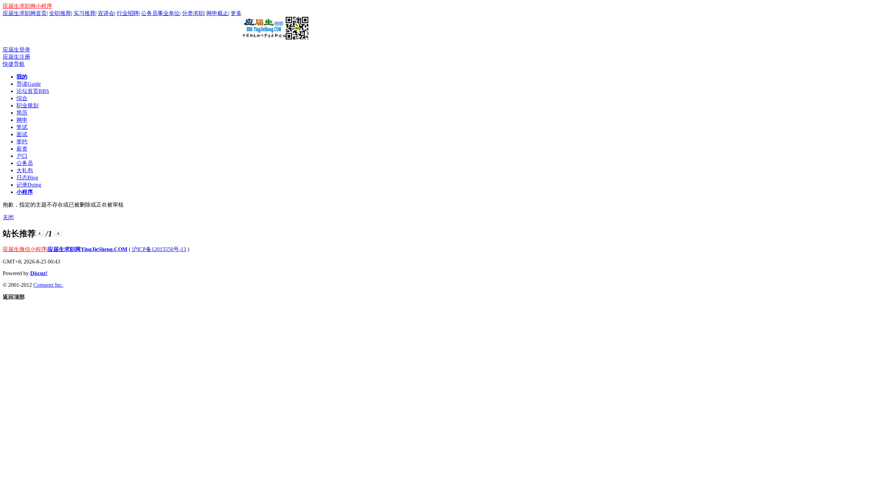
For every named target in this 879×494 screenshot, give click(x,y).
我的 (21, 77)
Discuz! (38, 273)
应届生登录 (16, 49)
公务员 (24, 163)
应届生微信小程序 (25, 249)
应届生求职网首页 (25, 13)
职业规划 (27, 105)
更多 (236, 13)
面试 (21, 134)
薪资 (21, 149)
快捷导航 (14, 64)
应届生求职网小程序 (27, 6)
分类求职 (193, 13)
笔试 (21, 127)
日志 (27, 177)
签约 (21, 141)
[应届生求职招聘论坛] (275, 36)
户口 (21, 156)
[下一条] (58, 233)
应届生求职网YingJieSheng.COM (87, 249)
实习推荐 (84, 13)
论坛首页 (32, 91)
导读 (28, 84)
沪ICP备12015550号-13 (159, 249)
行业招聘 (128, 13)
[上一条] (40, 233)
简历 (21, 113)
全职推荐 (60, 13)
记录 (28, 185)
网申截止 (217, 13)
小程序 (24, 192)
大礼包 (24, 170)
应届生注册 (16, 57)
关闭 (8, 217)
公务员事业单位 (160, 13)
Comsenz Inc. (48, 285)
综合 (21, 98)
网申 (21, 120)
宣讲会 (106, 13)
